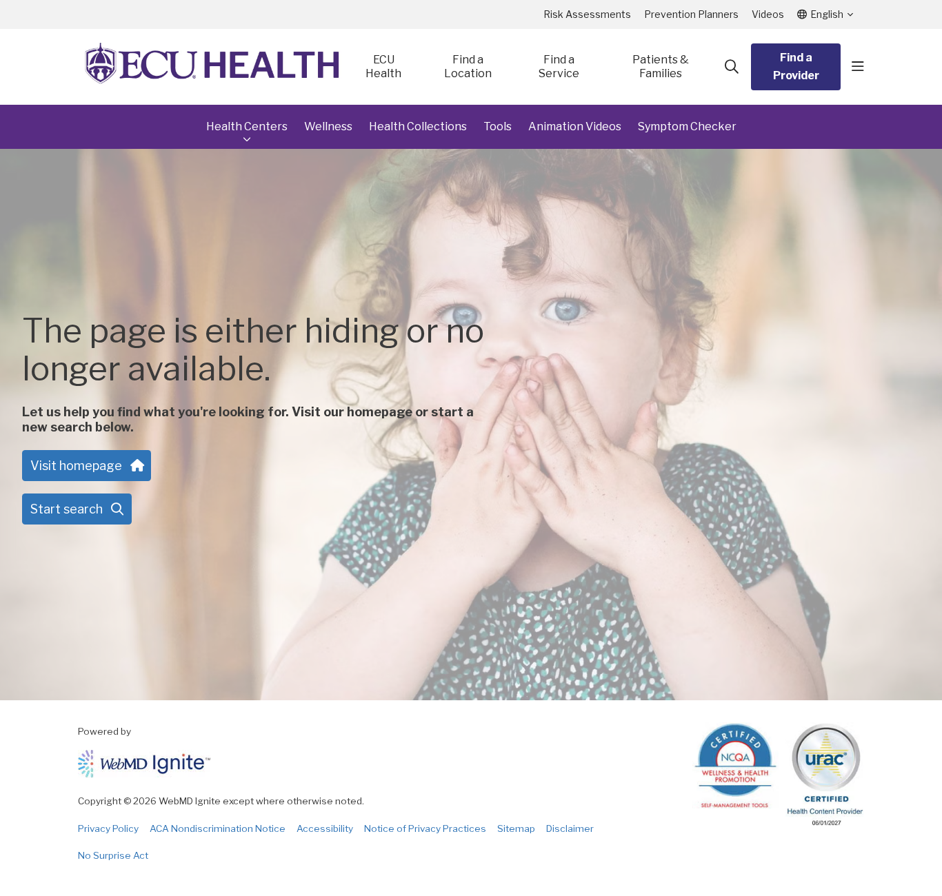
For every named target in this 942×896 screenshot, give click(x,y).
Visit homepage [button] (76, 465)
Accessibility (325, 828)
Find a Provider (796, 66)
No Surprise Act (113, 855)
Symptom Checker (687, 126)
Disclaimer (570, 828)
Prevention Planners (691, 14)
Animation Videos (574, 126)
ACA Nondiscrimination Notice (217, 828)
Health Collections (418, 126)
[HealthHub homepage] (212, 66)
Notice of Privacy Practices (425, 828)
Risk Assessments (587, 14)
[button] (858, 67)
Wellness (328, 126)
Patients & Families (660, 66)
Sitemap (516, 828)
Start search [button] (66, 509)
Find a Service (559, 66)
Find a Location (468, 66)
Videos (768, 14)
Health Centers (247, 126)
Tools (497, 126)
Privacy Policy (108, 828)
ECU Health (383, 66)
